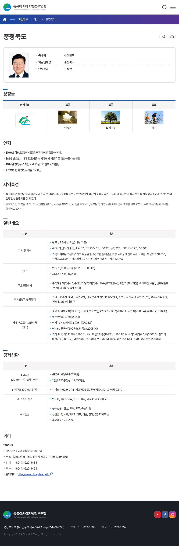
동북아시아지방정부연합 (24, 7)
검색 (164, 7)
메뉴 (173, 7)
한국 (36, 19)
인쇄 (172, 36)
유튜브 (157, 514)
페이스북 (165, 514)
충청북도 (50, 19)
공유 (163, 36)
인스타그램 (172, 514)
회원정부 (23, 19)
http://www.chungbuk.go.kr (34, 474)
